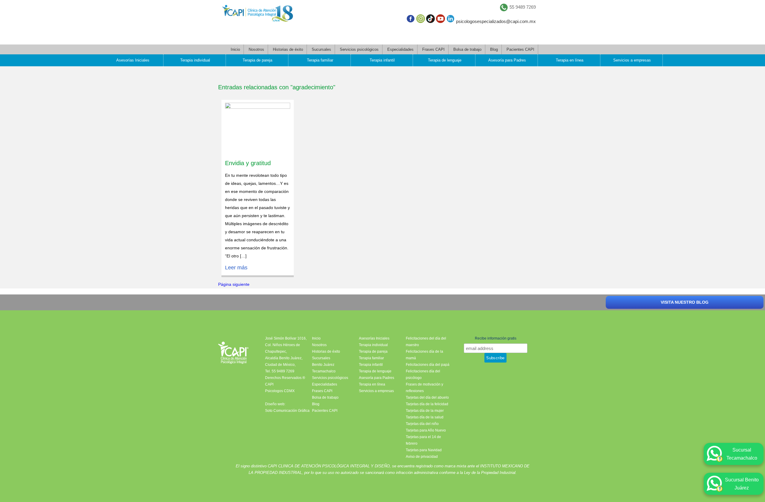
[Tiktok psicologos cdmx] (430, 19)
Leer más (236, 268)
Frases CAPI (433, 49)
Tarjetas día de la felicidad (427, 404)
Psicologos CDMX (280, 391)
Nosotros (256, 49)
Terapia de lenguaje (444, 60)
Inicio (235, 49)
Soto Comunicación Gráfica (287, 411)
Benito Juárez (323, 365)
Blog (494, 49)
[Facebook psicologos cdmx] (410, 19)
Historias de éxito (288, 49)
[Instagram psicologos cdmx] (420, 19)
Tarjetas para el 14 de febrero (423, 440)
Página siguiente (234, 284)
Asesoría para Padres (507, 60)
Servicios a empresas (632, 60)
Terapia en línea (569, 60)
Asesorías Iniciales (132, 60)
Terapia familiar (320, 60)
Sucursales (321, 49)
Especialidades (400, 49)
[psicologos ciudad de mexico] (257, 14)
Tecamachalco (324, 371)
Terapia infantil (382, 60)
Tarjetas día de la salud (424, 417)
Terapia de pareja (257, 60)
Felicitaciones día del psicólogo (423, 374)
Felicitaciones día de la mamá (424, 354)
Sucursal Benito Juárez (742, 483)
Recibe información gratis (495, 338)
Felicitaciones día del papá (427, 365)
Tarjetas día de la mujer (425, 411)
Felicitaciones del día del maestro (426, 341)
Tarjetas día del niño (422, 424)
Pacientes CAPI (520, 49)
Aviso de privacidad (422, 457)
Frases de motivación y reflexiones (424, 387)
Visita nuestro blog (685, 302)
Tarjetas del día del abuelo (427, 397)
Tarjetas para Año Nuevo (426, 430)
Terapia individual (195, 60)
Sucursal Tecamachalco (741, 453)
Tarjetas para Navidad (424, 450)
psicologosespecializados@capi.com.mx (496, 21)
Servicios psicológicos (359, 49)
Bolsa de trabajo (467, 49)
